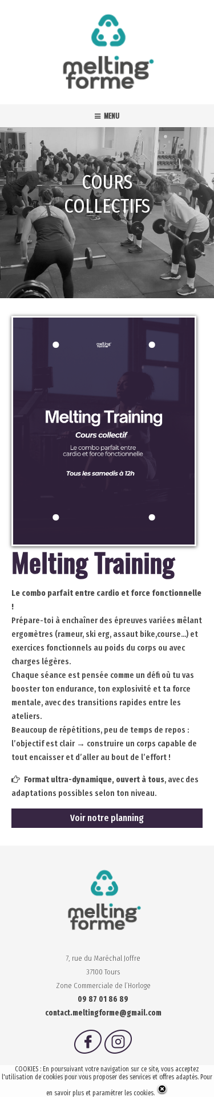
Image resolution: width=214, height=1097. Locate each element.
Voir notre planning (107, 817)
